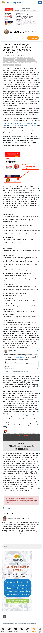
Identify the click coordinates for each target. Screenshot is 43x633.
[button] (9, 629)
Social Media (27, 55)
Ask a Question (33, 38)
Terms (4, 621)
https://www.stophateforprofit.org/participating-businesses (19, 416)
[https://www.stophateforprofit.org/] (21, 440)
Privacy (10, 621)
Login (35, 501)
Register (9, 499)
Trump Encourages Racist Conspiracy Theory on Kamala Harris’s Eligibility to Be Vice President (19, 124)
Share (10, 508)
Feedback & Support (20, 621)
